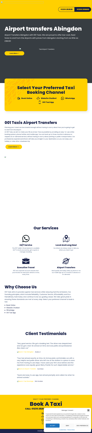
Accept (52, 426)
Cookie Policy (62, 429)
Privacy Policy (71, 429)
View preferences (82, 426)
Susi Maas (40, 369)
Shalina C (38, 352)
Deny (67, 426)
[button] (88, 410)
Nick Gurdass (39, 381)
